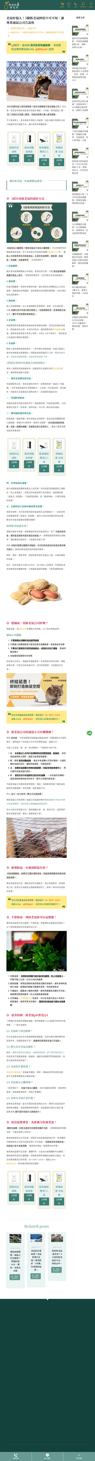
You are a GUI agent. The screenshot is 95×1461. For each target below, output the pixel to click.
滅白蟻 (50, 1425)
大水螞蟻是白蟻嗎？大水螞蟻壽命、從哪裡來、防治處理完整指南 (80, 229)
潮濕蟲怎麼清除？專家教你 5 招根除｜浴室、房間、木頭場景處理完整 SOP (80, 74)
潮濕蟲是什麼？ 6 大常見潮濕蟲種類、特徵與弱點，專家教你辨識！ (80, 199)
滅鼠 (37, 1425)
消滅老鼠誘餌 (14, 148)
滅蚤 (43, 1425)
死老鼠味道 (58, 329)
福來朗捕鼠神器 (29, 148)
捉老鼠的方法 (53, 252)
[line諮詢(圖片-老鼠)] (36, 706)
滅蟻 (42, 1433)
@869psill (41, 49)
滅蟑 (57, 1425)
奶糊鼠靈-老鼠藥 (59, 150)
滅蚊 (47, 1429)
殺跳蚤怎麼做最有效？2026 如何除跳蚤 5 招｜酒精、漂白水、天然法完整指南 (80, 167)
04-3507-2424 (52, 715)
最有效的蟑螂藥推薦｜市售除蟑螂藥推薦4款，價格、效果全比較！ (80, 43)
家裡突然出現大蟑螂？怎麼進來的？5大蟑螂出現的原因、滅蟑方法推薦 (80, 106)
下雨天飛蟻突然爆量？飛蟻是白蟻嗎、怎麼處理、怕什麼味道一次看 (80, 136)
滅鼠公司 (23, 628)
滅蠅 (36, 1433)
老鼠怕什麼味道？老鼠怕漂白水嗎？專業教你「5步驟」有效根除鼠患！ (36, 1260)
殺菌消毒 (50, 1433)
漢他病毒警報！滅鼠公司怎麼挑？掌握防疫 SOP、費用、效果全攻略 (15, 1261)
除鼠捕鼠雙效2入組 (44, 150)
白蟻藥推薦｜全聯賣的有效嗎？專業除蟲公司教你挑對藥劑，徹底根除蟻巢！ (80, 260)
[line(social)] (89, 734)
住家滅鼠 (57, 368)
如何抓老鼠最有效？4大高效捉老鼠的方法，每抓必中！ (57, 1257)
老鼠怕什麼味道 (13, 1072)
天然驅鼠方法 (26, 998)
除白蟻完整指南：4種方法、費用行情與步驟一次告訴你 (80, 292)
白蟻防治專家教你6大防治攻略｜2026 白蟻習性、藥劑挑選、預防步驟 (80, 323)
